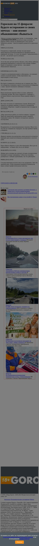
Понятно (19, 542)
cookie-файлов (25, 539)
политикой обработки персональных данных (18, 537)
